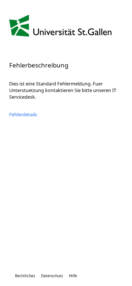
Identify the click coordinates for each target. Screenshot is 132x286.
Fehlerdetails (23, 114)
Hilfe (73, 275)
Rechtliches (25, 275)
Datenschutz (52, 275)
